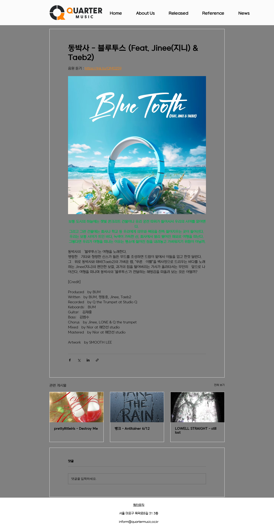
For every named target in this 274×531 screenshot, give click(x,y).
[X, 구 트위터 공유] (79, 360)
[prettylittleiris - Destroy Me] (76, 407)
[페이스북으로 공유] (70, 360)
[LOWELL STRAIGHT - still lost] (197, 407)
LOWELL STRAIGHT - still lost (195, 431)
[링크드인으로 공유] (88, 360)
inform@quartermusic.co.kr (138, 522)
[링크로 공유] (97, 360)
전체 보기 (219, 385)
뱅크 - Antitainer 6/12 (132, 429)
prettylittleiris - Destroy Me (76, 429)
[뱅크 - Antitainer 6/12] (137, 407)
